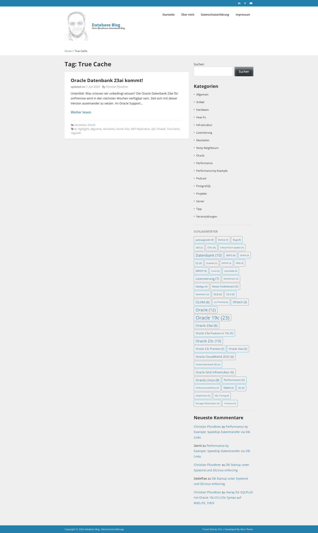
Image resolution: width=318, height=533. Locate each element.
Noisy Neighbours (207, 148)
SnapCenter (203, 395)
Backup (223, 239)
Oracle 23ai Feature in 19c (214, 333)
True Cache (173, 129)
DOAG (244, 255)
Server (200, 201)
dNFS (231, 255)
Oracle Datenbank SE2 (208, 364)
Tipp (199, 209)
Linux (215, 270)
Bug (237, 239)
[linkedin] (239, 3)
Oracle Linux (207, 380)
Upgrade (76, 133)
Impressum (243, 14)
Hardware (202, 110)
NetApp (202, 286)
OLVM (203, 302)
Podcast (201, 178)
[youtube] (250, 3)
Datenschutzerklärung (215, 14)
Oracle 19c (212, 317)
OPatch (240, 302)
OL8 (217, 294)
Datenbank (209, 255)
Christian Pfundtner (117, 87)
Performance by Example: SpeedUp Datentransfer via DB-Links (222, 432)
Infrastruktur (204, 125)
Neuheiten (80, 125)
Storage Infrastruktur (207, 403)
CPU (211, 247)
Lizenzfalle (230, 270)
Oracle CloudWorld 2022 (215, 356)
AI (75, 129)
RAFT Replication (140, 129)
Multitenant (231, 278)
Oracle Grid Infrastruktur (215, 372)
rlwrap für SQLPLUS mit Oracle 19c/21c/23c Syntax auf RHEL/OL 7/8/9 (223, 497)
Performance (204, 163)
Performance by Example (212, 171)
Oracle (91, 125)
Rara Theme (246, 529)
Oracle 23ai (123, 129)
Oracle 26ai (238, 349)
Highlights (83, 129)
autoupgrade (205, 239)
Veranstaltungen (206, 216)
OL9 (230, 294)
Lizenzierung (204, 132)
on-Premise (221, 302)
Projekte (201, 193)
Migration (96, 129)
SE (241, 387)
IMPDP (201, 271)
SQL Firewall (158, 129)
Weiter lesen (81, 112)
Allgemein (202, 94)
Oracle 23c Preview (210, 349)
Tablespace (230, 403)
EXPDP (226, 263)
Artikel (200, 102)
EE (199, 263)
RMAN (228, 387)
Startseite (168, 14)
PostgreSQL (203, 186)
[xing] (245, 3)
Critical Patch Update (232, 247)
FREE (239, 263)
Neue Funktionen (225, 286)
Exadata (211, 263)
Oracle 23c (208, 341)
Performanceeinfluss (207, 387)
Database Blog (106, 25)
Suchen (199, 64)
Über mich (187, 14)
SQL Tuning (222, 395)
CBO (199, 247)
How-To (201, 117)
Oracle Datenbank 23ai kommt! (107, 80)
